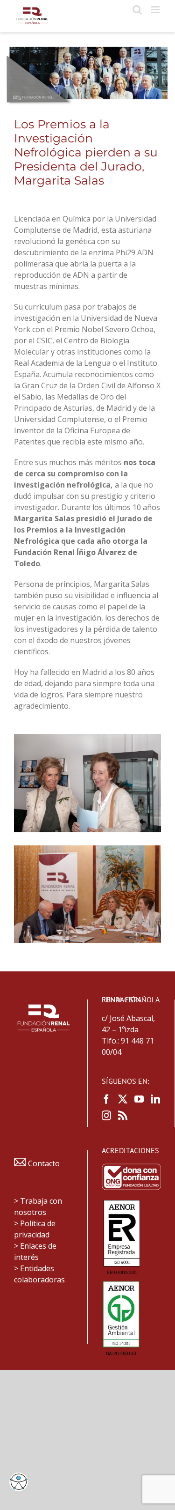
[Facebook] (106, 1099)
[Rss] (122, 1115)
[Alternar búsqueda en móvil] (137, 10)
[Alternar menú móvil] (156, 10)
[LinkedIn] (155, 1099)
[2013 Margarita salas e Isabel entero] (87, 738)
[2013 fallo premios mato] (87, 849)
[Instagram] (106, 1115)
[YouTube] (139, 1099)
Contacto (43, 1163)
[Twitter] (122, 1099)
